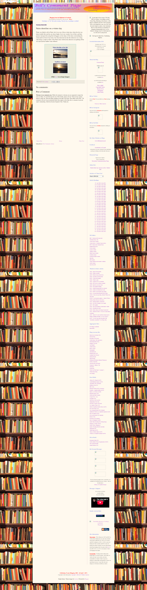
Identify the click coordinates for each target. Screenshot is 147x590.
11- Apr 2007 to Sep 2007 (100, 199)
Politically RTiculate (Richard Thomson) (98, 360)
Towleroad (92, 368)
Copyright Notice (100, 87)
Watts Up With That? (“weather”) (97, 370)
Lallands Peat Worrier (94, 355)
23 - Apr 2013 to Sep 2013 (100, 219)
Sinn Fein (91, 258)
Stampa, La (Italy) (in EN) (95, 423)
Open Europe (92, 358)
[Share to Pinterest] (59, 82)
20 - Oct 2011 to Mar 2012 (100, 214)
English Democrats (94, 246)
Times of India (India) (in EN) (96, 432)
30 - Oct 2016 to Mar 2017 (100, 231)
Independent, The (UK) (94, 402)
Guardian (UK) (93, 398)
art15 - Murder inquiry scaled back (97, 301)
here (56, 77)
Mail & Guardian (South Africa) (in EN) (98, 407)
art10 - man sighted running (95, 286)
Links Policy (100, 92)
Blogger (86, 579)
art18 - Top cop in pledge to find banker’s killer (99, 306)
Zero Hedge (92, 373)
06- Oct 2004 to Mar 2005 (100, 191)
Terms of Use (100, 89)
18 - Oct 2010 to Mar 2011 (100, 211)
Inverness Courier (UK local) (96, 403)
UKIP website (92, 263)
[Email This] (52, 82)
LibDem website (93, 251)
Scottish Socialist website (95, 256)
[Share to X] (56, 82)
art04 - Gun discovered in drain (96, 276)
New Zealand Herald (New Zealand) (97, 410)
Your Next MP (93, 265)
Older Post (81, 141)
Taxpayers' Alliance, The (95, 365)
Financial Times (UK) (94, 393)
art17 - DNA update (94, 305)
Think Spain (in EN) (94, 430)
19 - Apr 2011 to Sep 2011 (100, 213)
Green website (93, 248)
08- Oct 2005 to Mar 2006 (100, 194)
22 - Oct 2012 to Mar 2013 (100, 218)
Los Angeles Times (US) (95, 405)
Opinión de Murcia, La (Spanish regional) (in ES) (100, 411)
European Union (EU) (94, 440)
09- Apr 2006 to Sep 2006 (100, 196)
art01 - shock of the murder (95, 271)
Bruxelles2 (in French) (94, 338)
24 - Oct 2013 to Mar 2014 (100, 221)
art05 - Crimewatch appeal (95, 278)
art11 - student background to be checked (98, 288)
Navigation (100, 90)
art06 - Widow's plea (94, 280)
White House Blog (93, 371)
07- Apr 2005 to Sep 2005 (100, 193)
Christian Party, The (94, 240)
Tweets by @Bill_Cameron (100, 103)
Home (60, 141)
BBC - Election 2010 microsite (96, 238)
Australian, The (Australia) (95, 383)
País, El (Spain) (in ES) (94, 413)
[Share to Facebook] (57, 82)
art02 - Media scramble (95, 273)
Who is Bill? (100, 85)
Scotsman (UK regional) (95, 418)
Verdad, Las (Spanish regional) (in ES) (98, 433)
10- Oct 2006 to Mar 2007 (100, 198)
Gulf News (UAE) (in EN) (95, 400)
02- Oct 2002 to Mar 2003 (100, 185)
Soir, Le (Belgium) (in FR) (95, 420)
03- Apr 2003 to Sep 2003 (100, 186)
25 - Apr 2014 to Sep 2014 (100, 223)
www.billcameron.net (100, 141)
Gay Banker (92, 345)
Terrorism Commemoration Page (100, 161)
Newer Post (39, 141)
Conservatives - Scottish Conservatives (98, 243)
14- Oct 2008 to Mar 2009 (100, 204)
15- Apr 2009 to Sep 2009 (100, 206)
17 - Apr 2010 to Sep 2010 (100, 209)
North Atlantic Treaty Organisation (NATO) (99, 442)
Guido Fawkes (93, 346)
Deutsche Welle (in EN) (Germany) (97, 388)
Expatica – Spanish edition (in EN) (97, 390)
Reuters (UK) (92, 417)
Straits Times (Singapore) (95, 425)
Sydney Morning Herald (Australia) (97, 427)
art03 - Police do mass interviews (97, 275)
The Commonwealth (94, 443)
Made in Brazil (93, 356)
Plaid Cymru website (94, 253)
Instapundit (92, 350)
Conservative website (94, 241)
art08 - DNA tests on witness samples (97, 283)
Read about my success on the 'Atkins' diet (100, 168)
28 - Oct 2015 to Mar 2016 (100, 228)
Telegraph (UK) (93, 428)
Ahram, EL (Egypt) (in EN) (95, 380)
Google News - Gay (94, 397)
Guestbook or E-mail (100, 147)
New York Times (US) (94, 408)
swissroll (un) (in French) (95, 363)
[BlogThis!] (54, 82)
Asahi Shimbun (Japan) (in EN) (96, 382)
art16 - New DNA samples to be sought (98, 303)
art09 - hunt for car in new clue (96, 285)
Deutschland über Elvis (94, 341)
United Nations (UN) (94, 445)
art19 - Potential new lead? (95, 308)
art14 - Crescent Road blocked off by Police (99, 293)
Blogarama (100, 525)
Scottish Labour (93, 255)
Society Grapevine (93, 361)
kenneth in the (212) (94, 353)
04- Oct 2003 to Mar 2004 (100, 188)
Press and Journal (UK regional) (96, 415)
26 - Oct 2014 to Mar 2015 (100, 224)
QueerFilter (92, 328)
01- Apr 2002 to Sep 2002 (100, 183)
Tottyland (92, 366)
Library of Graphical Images (100, 484)
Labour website (93, 250)
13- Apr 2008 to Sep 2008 (100, 203)
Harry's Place (92, 348)
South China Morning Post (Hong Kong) (98, 422)
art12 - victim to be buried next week (97, 290)
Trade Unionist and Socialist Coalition (97, 261)
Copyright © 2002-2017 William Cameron (80, 575)
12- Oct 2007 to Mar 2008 (100, 201)
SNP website (92, 260)
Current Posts (100, 62)
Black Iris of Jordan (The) (95, 335)
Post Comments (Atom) (48, 144)
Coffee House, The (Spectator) (96, 340)
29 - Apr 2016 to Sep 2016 (100, 229)
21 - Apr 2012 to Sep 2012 (100, 216)
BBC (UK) (92, 387)
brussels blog (92, 336)
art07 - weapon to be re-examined (97, 281)
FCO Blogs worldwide (94, 326)
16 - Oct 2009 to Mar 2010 (100, 208)
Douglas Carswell (93, 343)
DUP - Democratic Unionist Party (97, 245)
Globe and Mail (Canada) (95, 395)
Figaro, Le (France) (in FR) (95, 392)
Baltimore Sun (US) (94, 385)
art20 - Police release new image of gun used (99, 310)
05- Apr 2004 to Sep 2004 (100, 189)
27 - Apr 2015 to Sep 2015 (100, 226)
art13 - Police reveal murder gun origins (98, 291)
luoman (76, 579)
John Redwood (93, 351)
